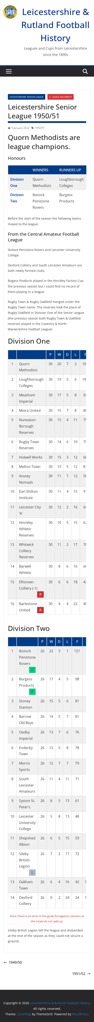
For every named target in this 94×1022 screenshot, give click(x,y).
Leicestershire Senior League (27, 96)
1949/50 (15, 962)
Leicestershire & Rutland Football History (55, 25)
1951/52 (78, 973)
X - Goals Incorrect (60, 96)
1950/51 (40, 128)
